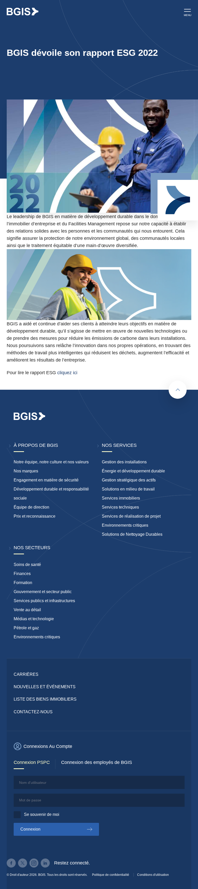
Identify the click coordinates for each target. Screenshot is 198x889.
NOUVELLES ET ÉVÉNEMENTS (45, 687)
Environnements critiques (125, 525)
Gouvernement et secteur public (43, 591)
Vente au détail (27, 610)
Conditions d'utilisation (153, 875)
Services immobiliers (121, 498)
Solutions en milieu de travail (128, 489)
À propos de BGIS (36, 445)
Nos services (119, 445)
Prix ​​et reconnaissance (34, 516)
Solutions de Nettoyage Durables (132, 534)
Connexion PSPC (32, 762)
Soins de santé (27, 564)
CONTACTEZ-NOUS (33, 712)
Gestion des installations (124, 462)
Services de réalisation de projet (131, 516)
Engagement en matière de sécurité (46, 480)
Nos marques (26, 471)
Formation (23, 582)
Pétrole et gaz (26, 628)
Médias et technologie (34, 619)
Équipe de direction (31, 507)
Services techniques (120, 507)
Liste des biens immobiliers (45, 699)
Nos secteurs (32, 547)
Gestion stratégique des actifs (129, 480)
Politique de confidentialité (110, 875)
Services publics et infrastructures (44, 601)
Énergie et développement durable (133, 471)
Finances (22, 573)
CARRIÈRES (26, 674)
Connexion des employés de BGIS (96, 762)
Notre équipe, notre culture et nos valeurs (51, 462)
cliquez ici (67, 372)
